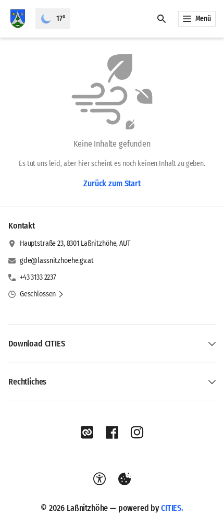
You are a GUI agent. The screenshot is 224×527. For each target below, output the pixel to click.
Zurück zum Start (111, 183)
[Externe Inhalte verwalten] (124, 479)
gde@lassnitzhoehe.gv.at (57, 260)
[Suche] (161, 18)
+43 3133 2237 (38, 277)
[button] (42, 294)
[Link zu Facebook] (112, 432)
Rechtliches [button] (27, 382)
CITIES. (172, 508)
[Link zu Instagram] (137, 432)
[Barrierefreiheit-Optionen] (99, 479)
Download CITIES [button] (36, 344)
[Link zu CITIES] (87, 432)
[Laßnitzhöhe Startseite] (17, 18)
